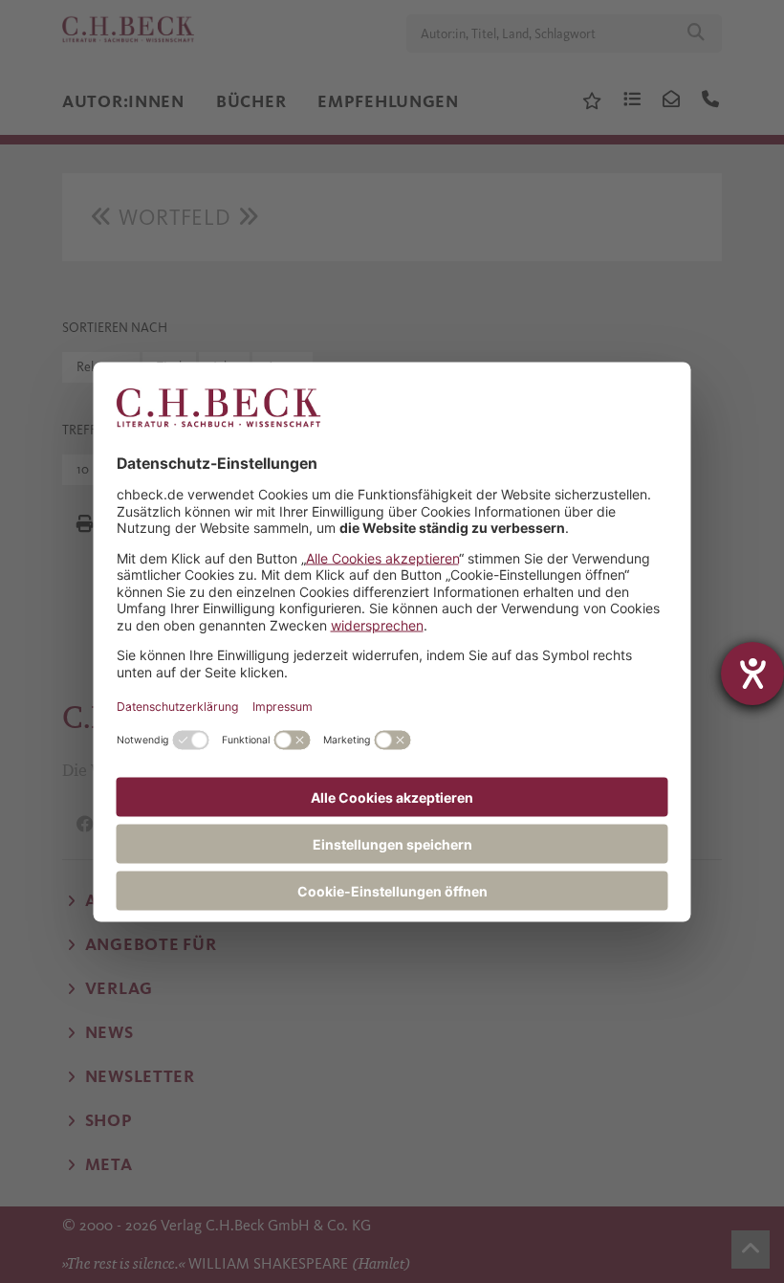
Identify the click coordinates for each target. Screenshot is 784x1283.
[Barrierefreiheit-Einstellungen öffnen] (752, 673)
